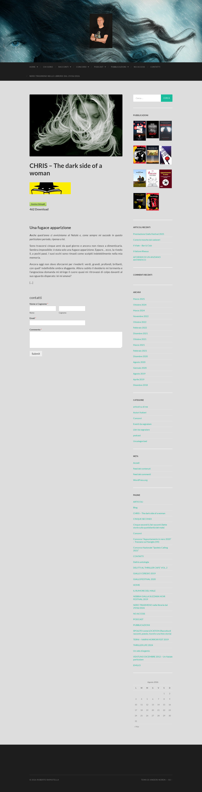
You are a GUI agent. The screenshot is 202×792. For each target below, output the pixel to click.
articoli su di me (140, 406)
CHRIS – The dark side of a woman (149, 513)
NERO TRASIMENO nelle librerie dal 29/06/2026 (55, 76)
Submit (36, 353)
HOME (33, 67)
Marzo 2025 (139, 299)
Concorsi (137, 418)
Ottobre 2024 (139, 304)
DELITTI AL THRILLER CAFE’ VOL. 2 (150, 567)
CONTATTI (155, 67)
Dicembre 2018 (140, 385)
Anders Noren (158, 780)
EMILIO (137, 665)
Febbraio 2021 (140, 350)
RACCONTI (63, 67)
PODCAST (98, 67)
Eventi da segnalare (142, 424)
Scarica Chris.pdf (38, 204)
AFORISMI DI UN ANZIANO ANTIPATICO (147, 258)
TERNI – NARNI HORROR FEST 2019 (151, 639)
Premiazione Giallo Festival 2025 (148, 234)
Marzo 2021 (139, 345)
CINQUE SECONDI (142, 519)
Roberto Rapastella (48, 780)
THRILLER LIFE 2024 (143, 645)
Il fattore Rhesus (141, 251)
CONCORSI (81, 67)
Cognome (62, 313)
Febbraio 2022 (140, 327)
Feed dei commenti (142, 474)
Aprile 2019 (138, 379)
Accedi (136, 462)
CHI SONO (48, 67)
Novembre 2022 (141, 316)
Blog (135, 507)
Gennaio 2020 (140, 367)
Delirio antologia (141, 562)
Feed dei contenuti (142, 468)
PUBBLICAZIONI (118, 67)
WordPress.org (140, 480)
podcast (137, 435)
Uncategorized (140, 441)
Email (33, 318)
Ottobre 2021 (139, 339)
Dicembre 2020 (140, 356)
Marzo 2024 (139, 310)
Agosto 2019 (139, 373)
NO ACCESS (139, 67)
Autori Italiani (139, 412)
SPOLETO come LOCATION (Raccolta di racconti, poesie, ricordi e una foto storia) (152, 632)
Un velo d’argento (141, 650)
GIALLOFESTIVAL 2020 (144, 579)
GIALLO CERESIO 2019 (144, 573)
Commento (36, 329)
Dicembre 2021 (140, 333)
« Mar (136, 726)
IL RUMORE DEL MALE (144, 590)
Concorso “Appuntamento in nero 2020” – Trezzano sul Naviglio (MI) (152, 540)
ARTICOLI (138, 501)
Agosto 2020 (139, 362)
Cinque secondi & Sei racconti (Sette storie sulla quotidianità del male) (150, 526)
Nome (32, 313)
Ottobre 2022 (139, 322)
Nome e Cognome (39, 303)
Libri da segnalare (141, 429)
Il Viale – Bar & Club (142, 245)
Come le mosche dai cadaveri (146, 239)
